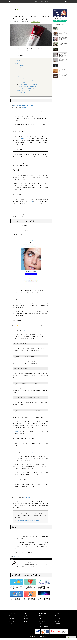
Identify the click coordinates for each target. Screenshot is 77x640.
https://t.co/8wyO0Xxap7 (17, 105)
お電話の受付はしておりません (60, 623)
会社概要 (40, 618)
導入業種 (46, 1)
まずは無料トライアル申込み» (60, 20)
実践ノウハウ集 (11, 621)
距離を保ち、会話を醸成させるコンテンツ (23, 90)
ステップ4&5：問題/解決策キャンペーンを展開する (26, 84)
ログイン (70, 1)
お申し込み (41, 616)
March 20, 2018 (26, 497)
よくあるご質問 (11, 618)
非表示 (18, 60)
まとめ (16, 94)
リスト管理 (41, 1)
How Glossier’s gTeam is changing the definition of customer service (28, 520)
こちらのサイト (17, 431)
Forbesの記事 (30, 201)
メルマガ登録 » (72, 637)
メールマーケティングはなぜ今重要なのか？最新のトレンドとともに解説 (63, 49)
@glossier (21, 449)
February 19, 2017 (25, 330)
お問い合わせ (41, 615)
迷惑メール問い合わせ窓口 (43, 626)
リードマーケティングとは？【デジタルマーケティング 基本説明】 (63, 59)
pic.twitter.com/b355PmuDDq (27, 105)
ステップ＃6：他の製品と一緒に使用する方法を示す (26, 86)
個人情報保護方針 (42, 621)
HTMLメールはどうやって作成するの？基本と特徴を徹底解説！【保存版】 (63, 28)
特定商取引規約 (41, 624)
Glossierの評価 (18, 67)
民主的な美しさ (19, 69)
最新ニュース (11, 616)
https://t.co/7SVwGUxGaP (20, 327)
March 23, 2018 (31, 452)
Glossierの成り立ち (19, 65)
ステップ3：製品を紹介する (22, 82)
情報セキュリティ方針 (43, 623)
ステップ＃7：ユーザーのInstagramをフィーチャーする (27, 88)
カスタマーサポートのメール (21, 92)
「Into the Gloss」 (23, 138)
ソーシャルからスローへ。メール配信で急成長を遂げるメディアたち (63, 43)
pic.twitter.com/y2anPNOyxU (29, 449)
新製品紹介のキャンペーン (21, 76)
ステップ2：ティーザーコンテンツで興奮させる (26, 80)
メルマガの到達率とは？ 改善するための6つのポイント (62, 70)
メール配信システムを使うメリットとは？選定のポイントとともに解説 (63, 38)
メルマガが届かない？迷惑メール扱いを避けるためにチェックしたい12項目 (63, 65)
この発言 (15, 313)
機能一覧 (36, 1)
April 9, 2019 (23, 107)
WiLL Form (10, 623)
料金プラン (55, 1)
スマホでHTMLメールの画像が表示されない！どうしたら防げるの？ (63, 33)
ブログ (10, 615)
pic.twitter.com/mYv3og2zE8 (31, 327)
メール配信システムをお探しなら (59, 18)
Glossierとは (17, 63)
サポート (25, 621)
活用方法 (25, 615)
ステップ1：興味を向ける (22, 78)
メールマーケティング (35, 21)
